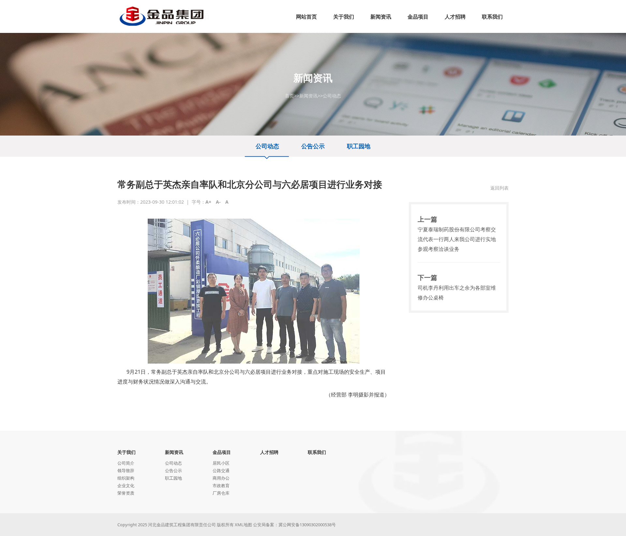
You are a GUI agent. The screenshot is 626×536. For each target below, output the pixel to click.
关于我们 (126, 452)
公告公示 (313, 146)
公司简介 (125, 463)
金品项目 (222, 452)
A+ (208, 202)
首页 (289, 96)
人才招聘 (269, 452)
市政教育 (221, 485)
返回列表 (499, 188)
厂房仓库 (221, 493)
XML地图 (243, 525)
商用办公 (221, 478)
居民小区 (221, 463)
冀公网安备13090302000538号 (307, 525)
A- (218, 202)
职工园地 (358, 146)
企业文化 (125, 485)
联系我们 (317, 452)
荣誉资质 (125, 493)
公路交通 (221, 470)
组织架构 (125, 478)
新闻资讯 (308, 96)
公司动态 (332, 96)
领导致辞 (125, 470)
